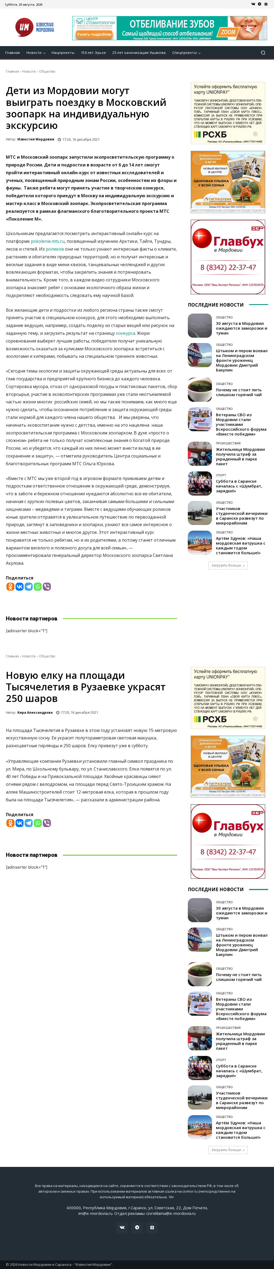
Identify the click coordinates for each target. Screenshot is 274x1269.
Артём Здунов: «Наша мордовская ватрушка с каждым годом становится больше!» (240, 545)
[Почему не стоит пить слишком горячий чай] (200, 390)
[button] (263, 52)
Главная (12, 71)
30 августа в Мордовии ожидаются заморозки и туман (241, 328)
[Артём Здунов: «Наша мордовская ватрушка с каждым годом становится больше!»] (200, 543)
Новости (29, 71)
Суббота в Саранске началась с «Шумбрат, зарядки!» (239, 485)
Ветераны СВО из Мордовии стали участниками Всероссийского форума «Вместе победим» (241, 424)
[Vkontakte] (20, 587)
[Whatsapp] (38, 587)
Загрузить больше (226, 565)
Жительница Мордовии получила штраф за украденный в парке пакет (240, 456)
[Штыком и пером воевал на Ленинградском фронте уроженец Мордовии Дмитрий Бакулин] (200, 355)
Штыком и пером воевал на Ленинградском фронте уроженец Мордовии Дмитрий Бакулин (242, 360)
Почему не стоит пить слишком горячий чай (239, 392)
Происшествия (228, 443)
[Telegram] (259, 4)
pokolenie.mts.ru (47, 241)
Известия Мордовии (35, 139)
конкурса (125, 333)
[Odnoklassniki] (10, 587)
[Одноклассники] (266, 4)
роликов (55, 249)
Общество (47, 71)
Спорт (221, 475)
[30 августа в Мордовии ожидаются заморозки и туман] (200, 326)
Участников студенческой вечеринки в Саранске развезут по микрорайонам (242, 516)
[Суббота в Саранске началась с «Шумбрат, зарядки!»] (200, 483)
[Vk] (253, 4)
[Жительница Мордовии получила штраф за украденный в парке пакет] (200, 454)
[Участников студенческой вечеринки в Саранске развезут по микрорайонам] (200, 513)
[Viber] (47, 587)
